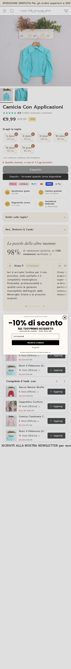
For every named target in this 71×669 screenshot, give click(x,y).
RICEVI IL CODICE (35, 342)
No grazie (35, 347)
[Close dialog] (65, 317)
